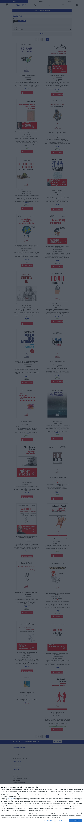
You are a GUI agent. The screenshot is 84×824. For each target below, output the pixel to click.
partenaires (11, 798)
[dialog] (42, 804)
